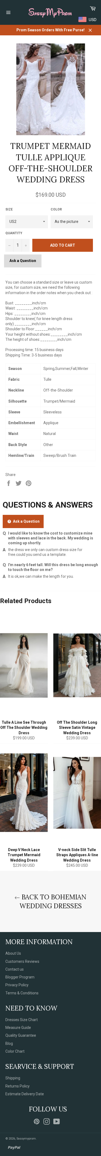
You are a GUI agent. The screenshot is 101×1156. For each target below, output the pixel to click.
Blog (9, 1043)
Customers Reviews (22, 961)
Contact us (14, 969)
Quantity (13, 233)
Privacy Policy (17, 985)
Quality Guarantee (20, 1035)
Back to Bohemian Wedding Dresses (53, 901)
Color (56, 209)
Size (9, 209)
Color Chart (15, 1051)
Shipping (12, 1078)
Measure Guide (18, 1027)
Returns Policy (17, 1086)
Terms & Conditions (22, 993)
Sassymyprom (26, 1138)
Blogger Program (19, 977)
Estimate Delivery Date (24, 1094)
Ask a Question (22, 261)
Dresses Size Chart (21, 1020)
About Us (13, 953)
